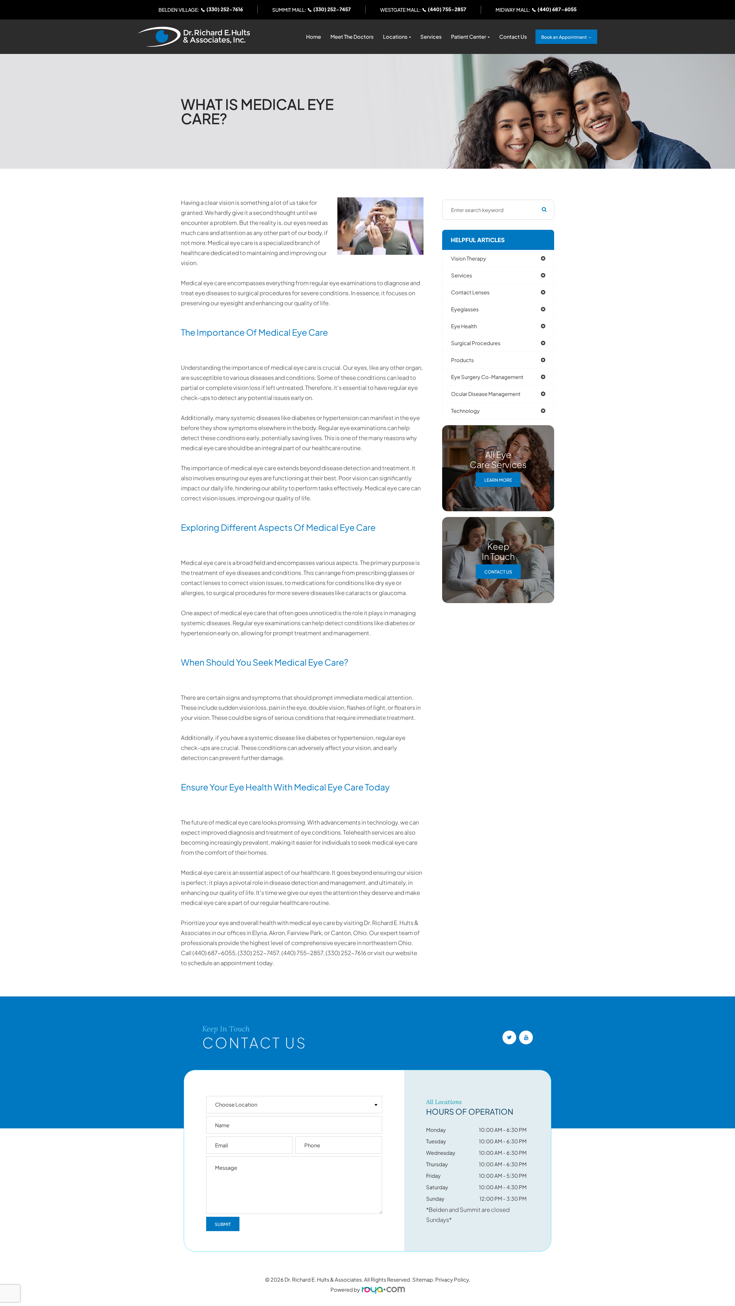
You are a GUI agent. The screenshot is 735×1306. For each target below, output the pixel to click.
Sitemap (422, 1279)
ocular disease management (486, 393)
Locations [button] (395, 36)
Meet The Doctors (352, 36)
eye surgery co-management (487, 377)
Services (431, 36)
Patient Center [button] (468, 36)
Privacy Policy (452, 1279)
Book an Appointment (564, 37)
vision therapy (468, 258)
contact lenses (470, 292)
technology (465, 410)
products (462, 360)
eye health (464, 326)
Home (313, 36)
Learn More (498, 480)
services (461, 275)
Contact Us (513, 36)
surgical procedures (475, 343)
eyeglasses (465, 309)
